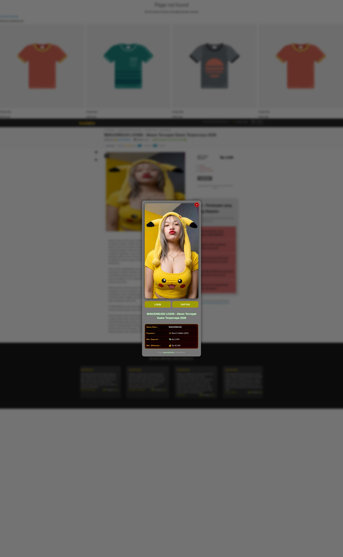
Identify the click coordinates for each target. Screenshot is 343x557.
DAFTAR (185, 304)
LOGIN (157, 304)
